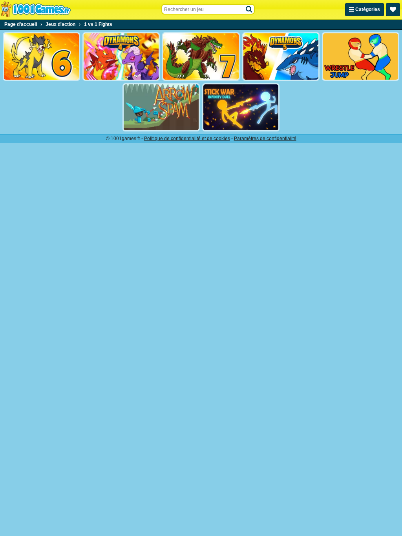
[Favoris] (393, 9)
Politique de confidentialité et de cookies (187, 138)
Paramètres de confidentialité (265, 138)
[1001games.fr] (35, 9)
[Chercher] (249, 9)
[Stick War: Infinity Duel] (241, 107)
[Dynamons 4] (121, 56)
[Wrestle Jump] (360, 56)
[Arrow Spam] (161, 107)
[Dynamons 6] (41, 56)
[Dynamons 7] (200, 56)
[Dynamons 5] (281, 56)
